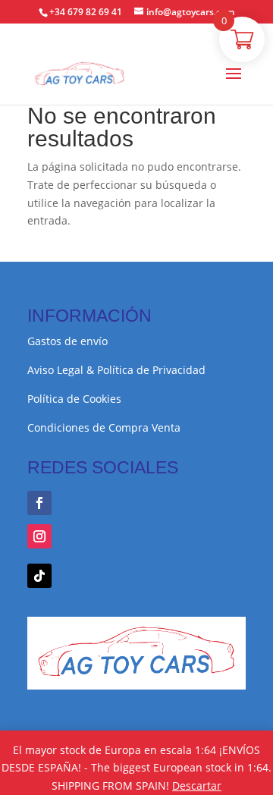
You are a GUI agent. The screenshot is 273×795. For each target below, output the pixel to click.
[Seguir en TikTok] (39, 576)
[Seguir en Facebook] (39, 503)
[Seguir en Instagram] (39, 536)
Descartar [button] (196, 785)
